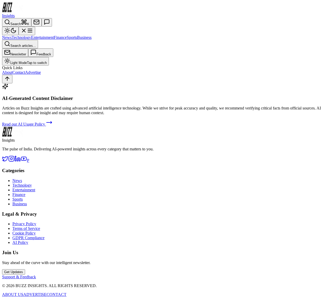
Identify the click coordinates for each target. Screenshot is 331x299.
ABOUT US (12, 294)
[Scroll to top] (7, 79)
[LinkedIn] (17, 160)
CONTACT (56, 294)
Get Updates (13, 272)
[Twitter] (5, 160)
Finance (60, 37)
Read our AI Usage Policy (24, 124)
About (7, 72)
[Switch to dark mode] (10, 31)
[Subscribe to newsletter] (36, 22)
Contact (18, 72)
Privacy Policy (24, 224)
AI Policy (20, 242)
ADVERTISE (35, 294)
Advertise (33, 72)
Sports (72, 37)
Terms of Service (26, 228)
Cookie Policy (24, 233)
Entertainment (42, 37)
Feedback (43, 54)
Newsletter (18, 54)
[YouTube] (24, 160)
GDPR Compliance (28, 238)
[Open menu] (27, 31)
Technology (21, 37)
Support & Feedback (19, 277)
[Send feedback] (47, 22)
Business (84, 37)
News (7, 37)
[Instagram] (11, 160)
